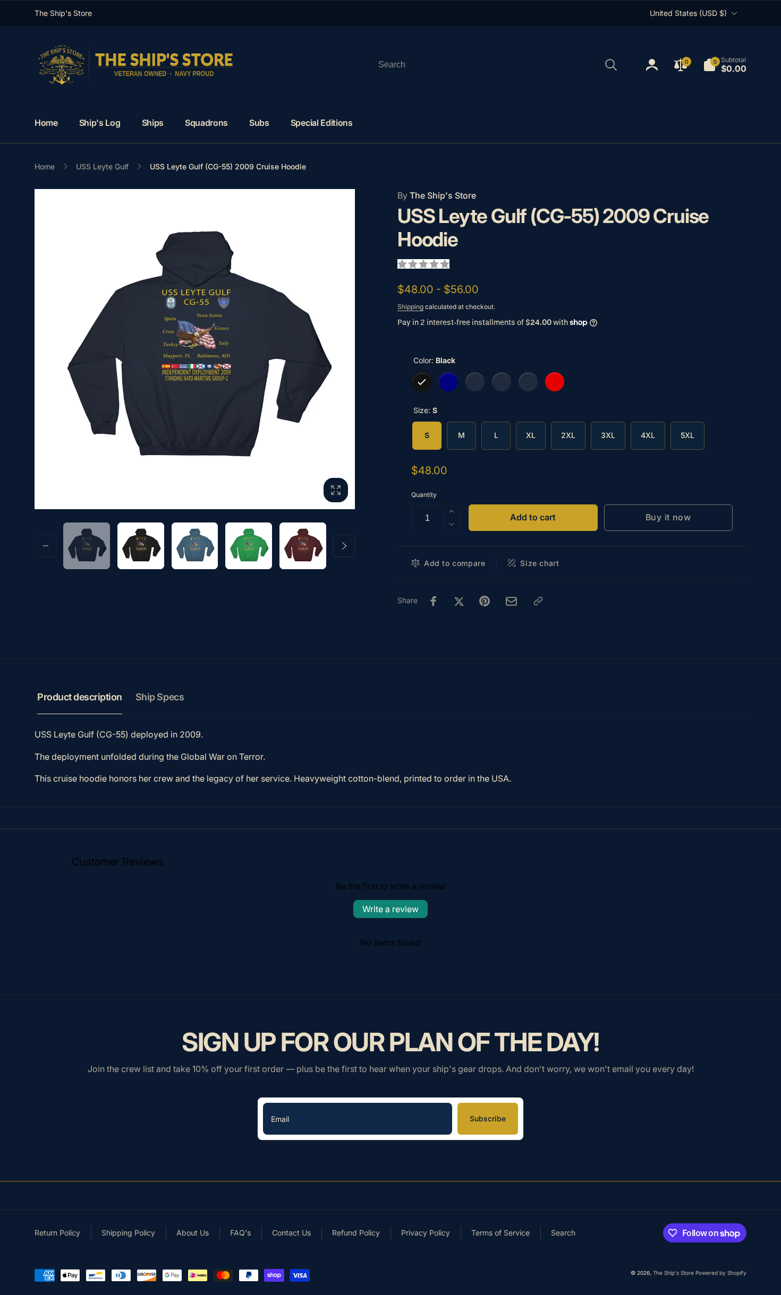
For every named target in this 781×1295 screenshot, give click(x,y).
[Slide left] (46, 546)
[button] (724, 65)
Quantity (424, 494)
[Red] (554, 381)
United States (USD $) (688, 13)
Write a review (390, 909)
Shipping (410, 307)
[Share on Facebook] (433, 601)
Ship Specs (159, 696)
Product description (79, 696)
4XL (648, 435)
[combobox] (497, 64)
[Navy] (448, 381)
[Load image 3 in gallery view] (140, 545)
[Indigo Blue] (475, 381)
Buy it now (668, 517)
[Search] (611, 64)
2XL (568, 435)
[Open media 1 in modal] (195, 349)
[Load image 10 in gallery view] (302, 545)
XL (531, 435)
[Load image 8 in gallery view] (248, 545)
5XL (687, 435)
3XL (608, 435)
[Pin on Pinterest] (484, 601)
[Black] (421, 381)
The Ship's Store (436, 195)
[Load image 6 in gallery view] (195, 545)
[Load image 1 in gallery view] (86, 545)
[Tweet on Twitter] (459, 601)
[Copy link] (538, 601)
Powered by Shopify (720, 1273)
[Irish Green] (501, 381)
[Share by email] (511, 601)
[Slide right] (344, 546)
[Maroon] (528, 381)
